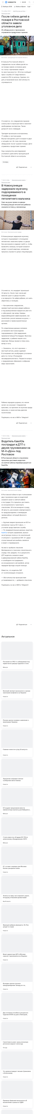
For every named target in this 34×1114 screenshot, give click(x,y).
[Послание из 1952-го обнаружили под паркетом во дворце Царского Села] (17, 655)
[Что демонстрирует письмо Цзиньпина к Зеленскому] (17, 1065)
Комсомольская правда (18, 180)
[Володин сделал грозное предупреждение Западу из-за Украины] (17, 977)
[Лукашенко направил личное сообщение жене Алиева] (17, 772)
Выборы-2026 (7, 6)
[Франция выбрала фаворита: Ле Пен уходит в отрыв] (17, 919)
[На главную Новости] (11, 2)
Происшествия (5, 13)
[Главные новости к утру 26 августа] (17, 743)
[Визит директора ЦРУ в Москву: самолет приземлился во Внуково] (17, 948)
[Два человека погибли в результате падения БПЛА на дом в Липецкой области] (17, 1006)
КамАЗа (4, 533)
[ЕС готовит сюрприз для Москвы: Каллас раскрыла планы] (17, 860)
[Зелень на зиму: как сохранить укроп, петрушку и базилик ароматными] (17, 889)
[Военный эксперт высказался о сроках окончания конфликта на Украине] (17, 684)
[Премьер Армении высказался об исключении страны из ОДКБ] (17, 1094)
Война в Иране (21, 6)
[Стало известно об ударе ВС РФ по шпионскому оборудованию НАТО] (17, 831)
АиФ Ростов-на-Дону (19, 11)
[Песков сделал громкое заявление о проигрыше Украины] (17, 714)
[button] (17, 46)
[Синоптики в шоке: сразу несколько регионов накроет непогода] (17, 1036)
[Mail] (6, 2)
